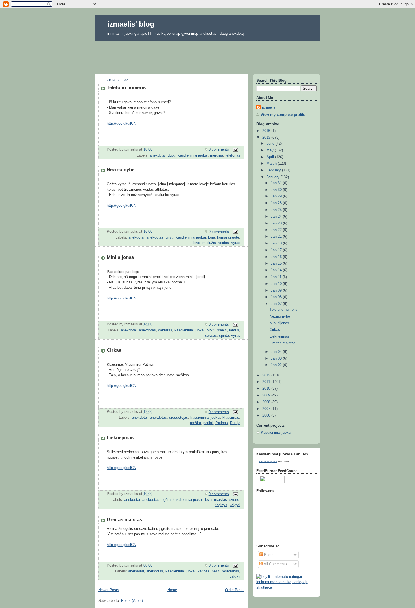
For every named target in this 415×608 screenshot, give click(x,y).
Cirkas (114, 350)
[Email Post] (235, 149)
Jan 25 (277, 210)
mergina (216, 155)
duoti (172, 155)
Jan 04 (277, 352)
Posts (268, 555)
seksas (211, 336)
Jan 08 (277, 297)
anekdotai (157, 155)
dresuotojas (178, 418)
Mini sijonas (120, 257)
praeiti (222, 330)
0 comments (219, 149)
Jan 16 (277, 257)
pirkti (211, 330)
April (271, 157)
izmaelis (269, 107)
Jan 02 (277, 365)
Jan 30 (277, 190)
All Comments (275, 564)
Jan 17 (277, 250)
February (274, 170)
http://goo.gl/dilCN (121, 123)
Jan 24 (277, 217)
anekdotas (155, 237)
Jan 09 (277, 290)
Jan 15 (277, 263)
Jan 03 (277, 358)
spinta (224, 336)
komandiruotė (228, 237)
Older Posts (234, 590)
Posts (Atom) (132, 601)
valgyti (235, 505)
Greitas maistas (124, 519)
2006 (266, 415)
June (271, 144)
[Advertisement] (207, 55)
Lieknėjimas (120, 437)
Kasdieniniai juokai (276, 433)
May (271, 150)
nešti (216, 571)
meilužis (209, 243)
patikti (208, 423)
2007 (266, 409)
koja (211, 237)
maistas (220, 500)
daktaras (165, 330)
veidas (223, 243)
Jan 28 (277, 203)
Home (172, 590)
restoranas (230, 571)
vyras (235, 243)
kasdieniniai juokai (193, 155)
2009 (266, 395)
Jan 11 (277, 277)
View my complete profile (283, 115)
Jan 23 (277, 223)
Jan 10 (277, 284)
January (274, 177)
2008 (266, 402)
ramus (234, 330)
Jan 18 (277, 243)
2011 (266, 382)
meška (195, 423)
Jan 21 (277, 237)
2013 (266, 138)
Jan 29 (277, 196)
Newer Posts (108, 590)
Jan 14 (277, 270)
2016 (266, 131)
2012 (266, 375)
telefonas (232, 155)
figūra (166, 500)
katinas (203, 571)
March (272, 164)
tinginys (221, 505)
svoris (234, 500)
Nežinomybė (120, 169)
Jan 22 (277, 230)
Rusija (235, 423)
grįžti (170, 237)
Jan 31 (277, 183)
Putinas (221, 423)
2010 (266, 389)
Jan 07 (277, 304)
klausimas (230, 418)
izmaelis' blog (130, 24)
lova (196, 243)
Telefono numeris (126, 87)
